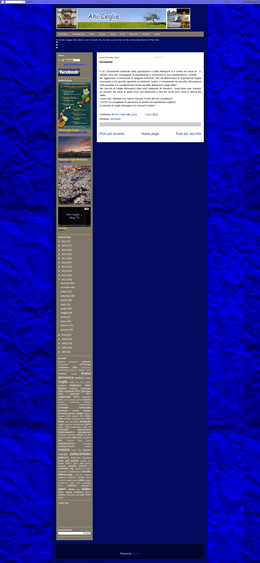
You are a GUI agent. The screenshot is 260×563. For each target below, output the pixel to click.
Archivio (157, 34)
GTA (67, 427)
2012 (64, 279)
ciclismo (87, 399)
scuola (88, 480)
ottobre (64, 291)
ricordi (88, 477)
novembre (66, 287)
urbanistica (70, 495)
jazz (80, 437)
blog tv (73, 370)
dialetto (87, 411)
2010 (64, 339)
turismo (61, 495)
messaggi (87, 444)
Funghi (112, 34)
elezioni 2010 (64, 416)
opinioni (87, 450)
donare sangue (75, 413)
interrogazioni (84, 432)
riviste (69, 480)
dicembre (65, 283)
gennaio (65, 330)
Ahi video (146, 34)
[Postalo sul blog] (149, 114)
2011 (64, 335)
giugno (64, 308)
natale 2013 (76, 450)
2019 (64, 250)
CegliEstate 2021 (78, 34)
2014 (64, 271)
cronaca (63, 410)
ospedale (62, 454)
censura (66, 400)
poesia (75, 460)
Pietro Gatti (134, 34)
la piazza (87, 437)
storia (71, 489)
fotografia (85, 421)
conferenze (63, 404)
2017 (64, 258)
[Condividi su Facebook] (154, 114)
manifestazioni (66, 443)
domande (115, 119)
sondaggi (87, 483)
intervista (71, 435)
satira (81, 480)
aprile (64, 317)
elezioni (87, 413)
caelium (78, 377)
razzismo (78, 475)
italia (74, 437)
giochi (88, 424)
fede (89, 418)
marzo (64, 321)
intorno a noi (84, 435)
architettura (63, 367)
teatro (86, 489)
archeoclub (63, 364)
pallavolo (63, 457)
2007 (64, 352)
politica (68, 463)
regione (88, 475)
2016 (64, 262)
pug (72, 468)
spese (60, 486)
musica (63, 449)
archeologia (85, 364)
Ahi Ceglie (121, 114)
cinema (61, 402)
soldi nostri (75, 483)
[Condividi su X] (151, 114)
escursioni (75, 419)
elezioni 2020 (77, 416)
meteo (88, 446)
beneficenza (63, 370)
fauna (83, 419)
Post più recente (112, 134)
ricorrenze (62, 480)
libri (60, 440)
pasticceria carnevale (81, 458)
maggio (65, 313)
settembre (66, 296)
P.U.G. (122, 34)
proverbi (72, 466)
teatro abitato (65, 492)
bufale (74, 374)
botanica (62, 374)
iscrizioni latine (64, 437)
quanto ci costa (83, 468)
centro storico (76, 400)
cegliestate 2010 (72, 391)
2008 (64, 348)
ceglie (62, 382)
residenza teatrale (75, 477)
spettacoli (72, 485)
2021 (64, 241)
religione (62, 477)
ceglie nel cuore (76, 382)
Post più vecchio (188, 134)
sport (62, 489)
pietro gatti (63, 461)
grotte (60, 427)
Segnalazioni (63, 483)
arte (75, 367)
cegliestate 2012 (80, 394)
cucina (76, 411)
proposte (62, 466)
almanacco (73, 362)
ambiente (86, 362)
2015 (64, 267)
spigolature (86, 485)
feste (61, 421)
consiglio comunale (74, 407)
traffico (88, 492)
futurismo (68, 424)
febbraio (65, 325)
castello (87, 378)
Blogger (135, 553)
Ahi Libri (102, 34)
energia (67, 419)
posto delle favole (82, 463)
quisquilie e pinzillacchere (69, 472)
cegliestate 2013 (68, 396)
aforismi (61, 362)
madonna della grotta (79, 441)
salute (74, 480)
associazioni (86, 367)
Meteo (92, 34)
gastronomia (78, 424)
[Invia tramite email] (146, 114)
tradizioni (78, 492)
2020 (64, 245)
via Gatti (80, 495)
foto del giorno (72, 422)
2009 (64, 343)
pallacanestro (80, 454)
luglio (64, 304)
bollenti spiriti (85, 370)
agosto (64, 300)
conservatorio (85, 404)
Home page (63, 34)
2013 (64, 275)
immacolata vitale (79, 427)
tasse (78, 489)
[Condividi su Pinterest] (156, 114)
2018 (64, 254)
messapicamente (66, 446)
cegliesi (73, 388)
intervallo (62, 435)
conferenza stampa (80, 402)
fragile (61, 424)
